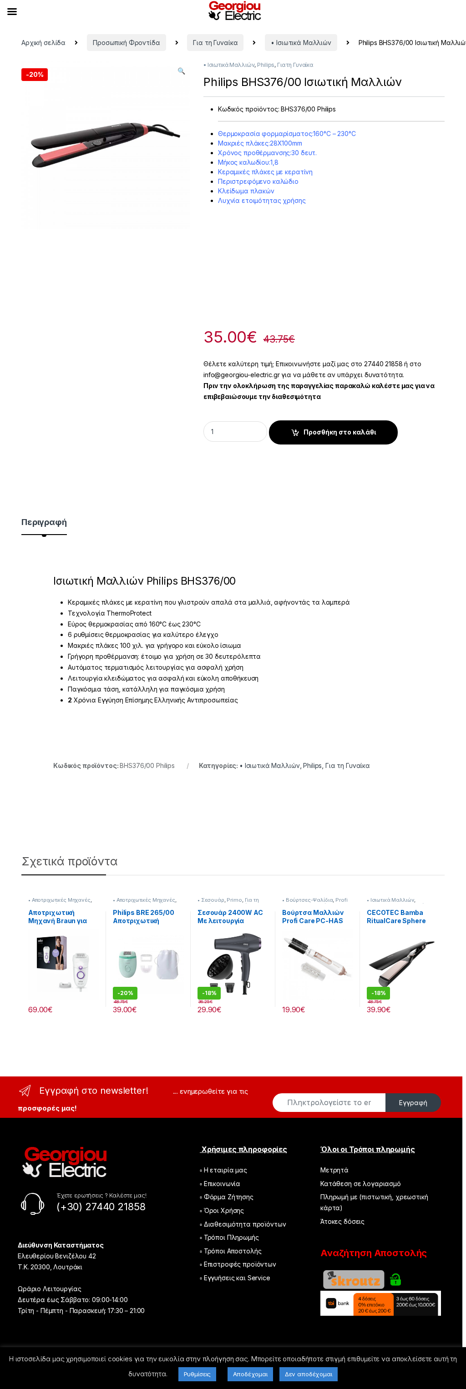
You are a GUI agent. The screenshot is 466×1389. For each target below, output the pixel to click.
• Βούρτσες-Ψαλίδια (307, 900)
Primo (234, 900)
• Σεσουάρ (211, 900)
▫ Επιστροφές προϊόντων (238, 1264)
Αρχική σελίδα (43, 42)
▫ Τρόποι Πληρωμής (229, 1237)
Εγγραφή (413, 1102)
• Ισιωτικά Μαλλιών (301, 42)
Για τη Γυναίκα (215, 42)
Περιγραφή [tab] (44, 522)
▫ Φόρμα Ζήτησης (226, 1197)
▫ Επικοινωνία (220, 1183)
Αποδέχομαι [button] (250, 1374)
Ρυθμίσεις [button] (197, 1374)
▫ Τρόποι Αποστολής (230, 1251)
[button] (181, 71)
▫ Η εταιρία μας (223, 1170)
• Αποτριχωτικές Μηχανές (59, 900)
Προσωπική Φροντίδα (126, 42)
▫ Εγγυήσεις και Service (235, 1278)
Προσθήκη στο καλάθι (340, 432)
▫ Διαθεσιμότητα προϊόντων (243, 1224)
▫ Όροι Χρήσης (222, 1210)
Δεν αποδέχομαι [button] (308, 1374)
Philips (265, 64)
